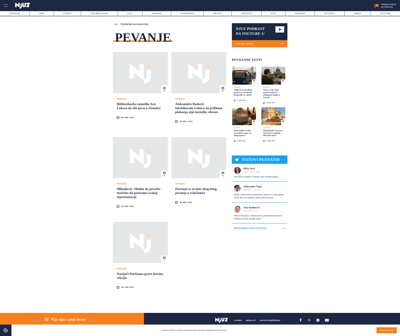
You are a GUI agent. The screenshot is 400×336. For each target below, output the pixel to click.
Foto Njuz (246, 13)
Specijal (217, 13)
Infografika (187, 13)
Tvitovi (67, 13)
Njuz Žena (329, 13)
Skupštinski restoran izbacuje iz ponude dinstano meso (272, 133)
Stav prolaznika (99, 13)
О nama (238, 320)
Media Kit (251, 320)
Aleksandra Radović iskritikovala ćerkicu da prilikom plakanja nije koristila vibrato (198, 108)
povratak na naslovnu (134, 24)
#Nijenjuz (300, 13)
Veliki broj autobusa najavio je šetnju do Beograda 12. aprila (243, 92)
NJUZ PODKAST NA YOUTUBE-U (250, 31)
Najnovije (14, 13)
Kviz (273, 13)
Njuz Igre (385, 13)
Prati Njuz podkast (244, 44)
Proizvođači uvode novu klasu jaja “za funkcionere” (243, 133)
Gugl (130, 13)
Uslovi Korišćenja (270, 320)
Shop (41, 13)
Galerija (157, 13)
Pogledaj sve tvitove (250, 228)
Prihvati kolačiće (387, 330)
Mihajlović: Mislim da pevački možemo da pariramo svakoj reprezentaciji (138, 193)
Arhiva (357, 13)
